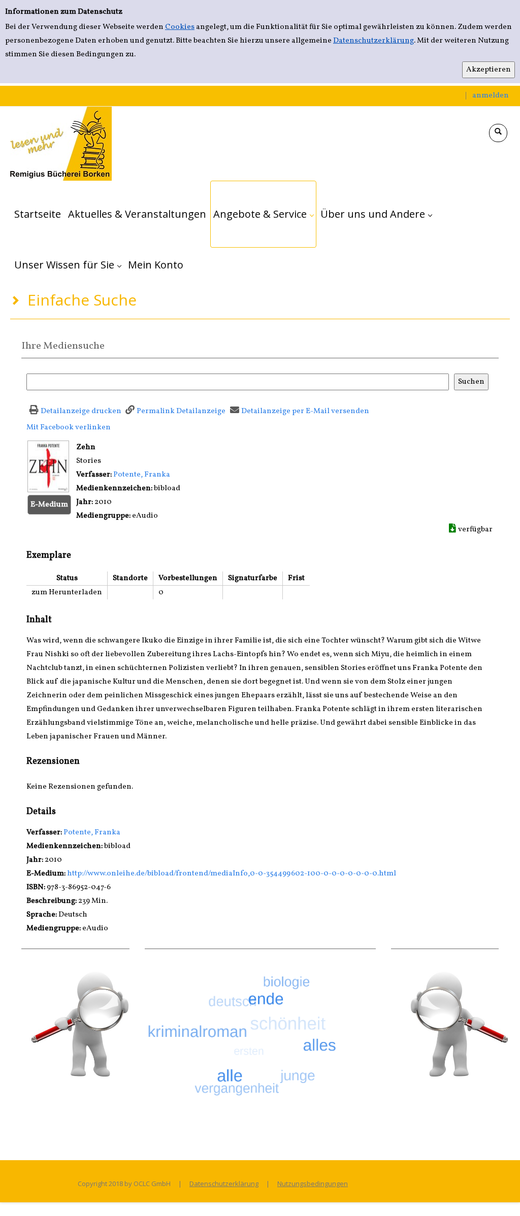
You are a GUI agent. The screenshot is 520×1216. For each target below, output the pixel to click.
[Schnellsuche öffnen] (498, 133)
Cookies (179, 27)
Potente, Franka (141, 474)
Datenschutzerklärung (373, 41)
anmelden (490, 95)
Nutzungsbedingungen (312, 1183)
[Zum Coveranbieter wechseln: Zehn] (48, 466)
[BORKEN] (61, 143)
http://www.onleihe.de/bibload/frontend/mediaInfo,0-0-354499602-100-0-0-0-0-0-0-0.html (231, 873)
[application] (263, 214)
